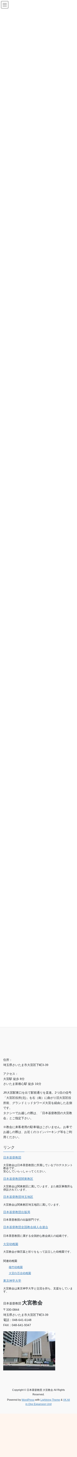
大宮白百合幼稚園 (20, 1273)
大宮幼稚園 (10, 1244)
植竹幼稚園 (16, 1267)
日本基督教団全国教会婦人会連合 (25, 1227)
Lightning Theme (50, 1399)
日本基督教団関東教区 (18, 1178)
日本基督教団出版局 (16, 1212)
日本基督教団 (12, 1157)
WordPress (28, 1399)
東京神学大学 (12, 1280)
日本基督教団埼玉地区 (18, 1197)
